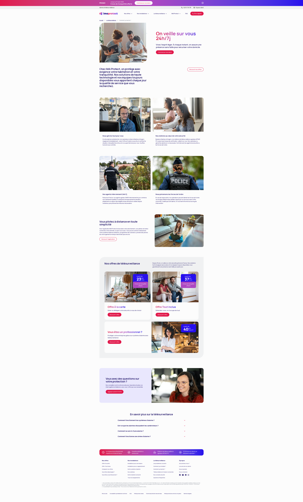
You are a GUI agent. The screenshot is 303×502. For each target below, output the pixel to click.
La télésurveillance (111, 20)
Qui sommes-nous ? (184, 463)
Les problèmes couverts (159, 463)
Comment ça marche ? (159, 469)
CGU (130, 493)
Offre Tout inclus (106, 466)
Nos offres (105, 460)
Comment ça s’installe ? (159, 466)
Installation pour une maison (135, 463)
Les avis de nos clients (185, 466)
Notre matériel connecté (134, 475)
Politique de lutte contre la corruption (172, 493)
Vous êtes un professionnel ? (109, 475)
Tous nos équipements (134, 477)
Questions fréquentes (159, 477)
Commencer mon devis (143, 3)
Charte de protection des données (154, 493)
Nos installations (133, 460)
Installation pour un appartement (136, 466)
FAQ (186, 13)
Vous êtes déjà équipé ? (108, 472)
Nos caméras (131, 472)
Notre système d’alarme (134, 469)
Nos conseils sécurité (159, 475)
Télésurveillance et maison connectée (163, 472)
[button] (197, 13)
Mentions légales (187, 493)
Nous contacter (183, 472)
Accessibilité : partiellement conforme (118, 493)
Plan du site (104, 493)
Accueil (101, 20)
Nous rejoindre (183, 469)
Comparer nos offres (107, 469)
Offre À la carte (106, 463)
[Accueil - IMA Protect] (108, 13)
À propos (182, 460)
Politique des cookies (139, 493)
